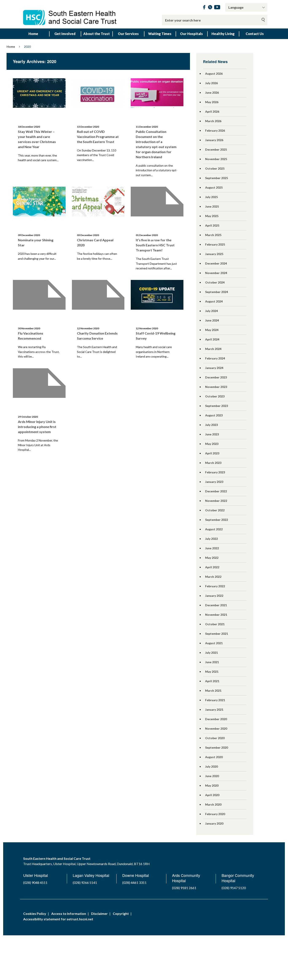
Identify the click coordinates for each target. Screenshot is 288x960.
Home (33, 34)
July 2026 (211, 83)
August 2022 (214, 529)
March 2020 (213, 804)
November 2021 (216, 614)
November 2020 (216, 728)
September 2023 (216, 406)
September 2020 (216, 747)
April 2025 (212, 225)
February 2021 (215, 700)
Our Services (128, 34)
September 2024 (216, 292)
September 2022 (216, 519)
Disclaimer (99, 913)
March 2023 (213, 462)
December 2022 (216, 491)
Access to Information (68, 913)
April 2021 (212, 681)
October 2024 (215, 282)
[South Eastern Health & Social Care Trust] (70, 14)
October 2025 (215, 168)
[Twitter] (210, 8)
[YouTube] (217, 8)
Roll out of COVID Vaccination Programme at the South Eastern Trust (98, 137)
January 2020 (214, 823)
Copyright (121, 913)
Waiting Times (159, 34)
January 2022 (214, 595)
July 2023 (211, 425)
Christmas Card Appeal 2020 (95, 242)
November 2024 (216, 273)
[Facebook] (204, 8)
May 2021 (211, 671)
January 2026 (214, 140)
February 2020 (215, 814)
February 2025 (215, 244)
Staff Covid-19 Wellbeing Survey (155, 335)
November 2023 (216, 387)
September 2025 (216, 178)
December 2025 (216, 149)
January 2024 (214, 368)
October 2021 (215, 624)
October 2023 (215, 396)
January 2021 (214, 709)
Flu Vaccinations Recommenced (30, 335)
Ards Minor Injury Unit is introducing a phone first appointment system (37, 427)
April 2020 (212, 795)
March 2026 (213, 121)
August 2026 (214, 73)
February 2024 (215, 358)
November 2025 (216, 159)
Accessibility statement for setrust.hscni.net (58, 919)
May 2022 (211, 557)
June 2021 (212, 662)
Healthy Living (223, 34)
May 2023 (211, 444)
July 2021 (211, 652)
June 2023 (212, 434)
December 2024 (216, 263)
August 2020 (214, 757)
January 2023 (214, 481)
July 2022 (211, 538)
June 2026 (212, 92)
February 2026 (215, 130)
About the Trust (96, 34)
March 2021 (213, 690)
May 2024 (211, 330)
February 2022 (215, 586)
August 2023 (214, 415)
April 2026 (212, 111)
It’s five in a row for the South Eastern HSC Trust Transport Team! (155, 245)
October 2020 (215, 738)
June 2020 (212, 776)
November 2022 (216, 500)
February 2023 (215, 472)
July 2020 (211, 766)
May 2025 (211, 216)
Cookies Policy (34, 913)
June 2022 (212, 548)
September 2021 (216, 633)
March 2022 (213, 576)
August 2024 (214, 301)
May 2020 (211, 785)
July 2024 (211, 311)
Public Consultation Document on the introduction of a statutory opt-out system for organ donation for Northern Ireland (156, 144)
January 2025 (214, 254)
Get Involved (64, 34)
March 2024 (213, 349)
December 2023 (216, 377)
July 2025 (211, 197)
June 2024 (212, 320)
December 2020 (216, 719)
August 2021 (214, 643)
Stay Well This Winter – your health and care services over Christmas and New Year (37, 139)
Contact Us (255, 34)
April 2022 (212, 567)
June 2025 (212, 206)
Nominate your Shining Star (35, 242)
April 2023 (212, 453)
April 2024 (212, 339)
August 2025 (214, 187)
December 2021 (216, 605)
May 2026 (211, 102)
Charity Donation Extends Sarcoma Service (97, 335)
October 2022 (215, 510)
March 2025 (213, 235)
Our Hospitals (191, 34)
